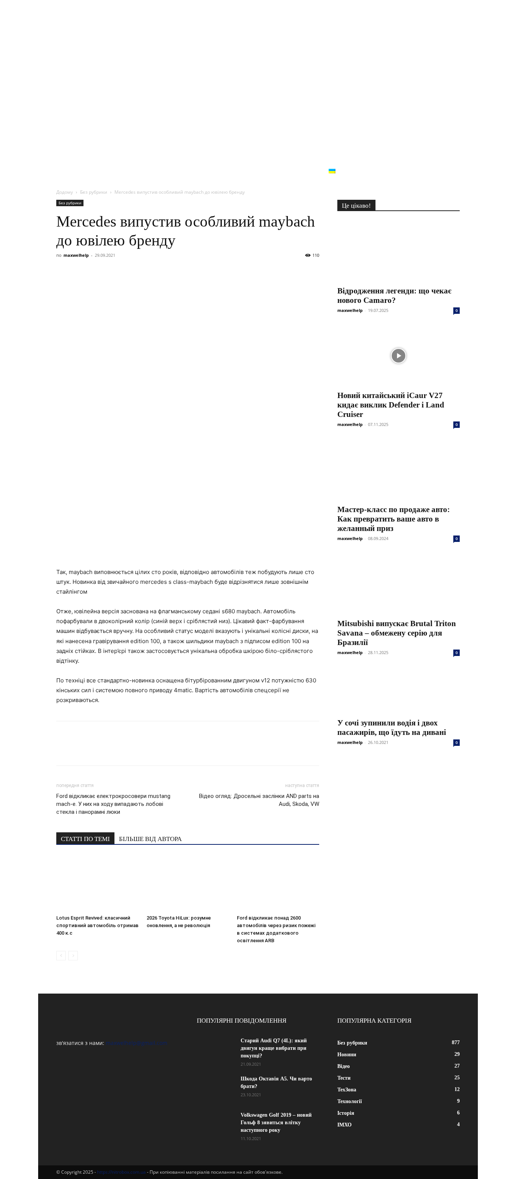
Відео (137, 171)
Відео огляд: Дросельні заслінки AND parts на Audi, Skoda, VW (259, 800)
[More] (203, 272)
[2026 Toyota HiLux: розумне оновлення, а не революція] (188, 883)
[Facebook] (63, 272)
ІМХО (310, 171)
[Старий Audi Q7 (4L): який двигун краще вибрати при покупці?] (216, 1050)
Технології (241, 171)
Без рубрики (403, 171)
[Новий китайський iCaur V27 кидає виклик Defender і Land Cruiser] (398, 356)
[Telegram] (133, 272)
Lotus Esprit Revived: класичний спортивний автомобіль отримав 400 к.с (97, 925)
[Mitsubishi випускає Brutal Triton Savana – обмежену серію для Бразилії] (398, 584)
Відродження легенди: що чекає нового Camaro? (394, 295)
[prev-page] (61, 955)
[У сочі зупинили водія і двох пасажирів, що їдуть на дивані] (398, 690)
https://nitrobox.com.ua (121, 1172)
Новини (105, 171)
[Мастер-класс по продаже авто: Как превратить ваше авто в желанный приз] (398, 470)
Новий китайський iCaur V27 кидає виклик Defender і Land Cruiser (390, 405)
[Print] (185, 272)
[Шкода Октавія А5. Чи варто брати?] (216, 1088)
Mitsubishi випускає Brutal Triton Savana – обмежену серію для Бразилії (396, 633)
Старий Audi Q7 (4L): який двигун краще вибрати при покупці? (274, 1048)
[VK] (81, 272)
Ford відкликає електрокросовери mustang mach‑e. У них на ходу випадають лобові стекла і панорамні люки (113, 804)
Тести (166, 171)
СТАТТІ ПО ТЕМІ (85, 839)
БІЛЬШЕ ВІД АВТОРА (150, 839)
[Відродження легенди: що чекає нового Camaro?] (398, 251)
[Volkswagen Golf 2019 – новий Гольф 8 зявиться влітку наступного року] (216, 1124)
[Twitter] (98, 272)
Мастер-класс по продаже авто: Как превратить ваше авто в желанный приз (393, 519)
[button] (451, 172)
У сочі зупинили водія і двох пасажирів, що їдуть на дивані (391, 727)
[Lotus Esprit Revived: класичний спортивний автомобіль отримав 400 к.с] (97, 883)
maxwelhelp (76, 255)
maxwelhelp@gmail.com (136, 1042)
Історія (281, 171)
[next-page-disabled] (73, 955)
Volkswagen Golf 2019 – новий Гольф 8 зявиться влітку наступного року (276, 1122)
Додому (64, 192)
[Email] (168, 272)
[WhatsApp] (150, 272)
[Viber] (116, 272)
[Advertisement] (258, 106)
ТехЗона (200, 171)
